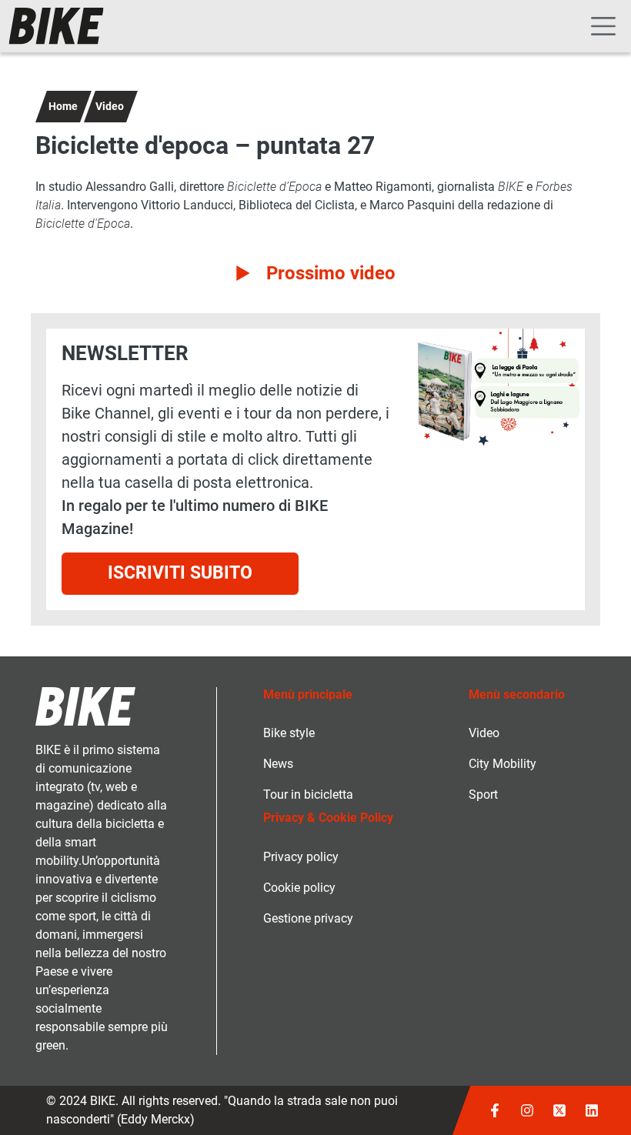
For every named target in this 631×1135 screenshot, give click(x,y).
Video (109, 106)
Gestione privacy (308, 918)
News (278, 763)
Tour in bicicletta (308, 794)
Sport (483, 794)
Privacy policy (301, 857)
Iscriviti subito (180, 572)
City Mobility (502, 763)
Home (63, 106)
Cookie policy (299, 887)
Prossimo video (331, 273)
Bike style (289, 733)
